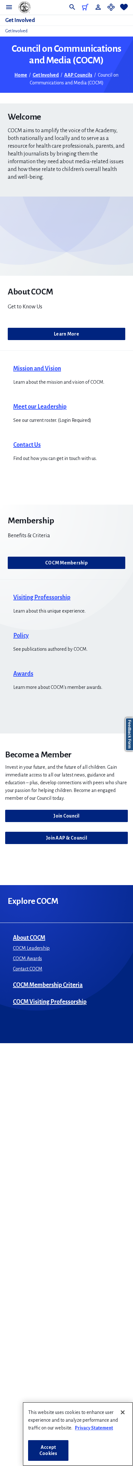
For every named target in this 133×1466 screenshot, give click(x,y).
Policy (21, 635)
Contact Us (27, 445)
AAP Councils (78, 75)
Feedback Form (129, 734)
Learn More (66, 334)
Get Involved (20, 20)
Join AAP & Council (66, 837)
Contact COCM (27, 968)
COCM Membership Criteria (48, 985)
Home (21, 75)
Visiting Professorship (41, 597)
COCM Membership (66, 562)
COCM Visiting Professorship (50, 1002)
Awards (23, 673)
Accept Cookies (48, 1450)
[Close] (123, 1412)
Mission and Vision (37, 368)
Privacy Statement (94, 1427)
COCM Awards (27, 958)
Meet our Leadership (39, 406)
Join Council (66, 816)
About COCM (29, 938)
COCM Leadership (31, 948)
